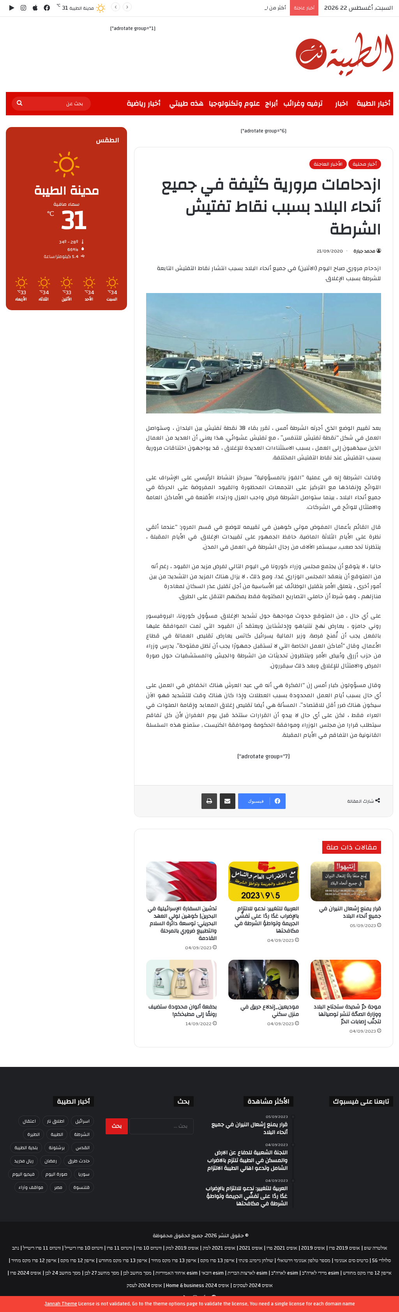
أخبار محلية (365, 164)
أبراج (271, 103)
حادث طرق (79, 1161)
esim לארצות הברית (247, 1273)
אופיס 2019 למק (182, 1248)
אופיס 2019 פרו (344, 1248)
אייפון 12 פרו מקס (77, 1260)
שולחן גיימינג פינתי (255, 1260)
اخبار (341, 103)
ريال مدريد (24, 1161)
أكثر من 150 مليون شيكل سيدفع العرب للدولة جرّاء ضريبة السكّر (217, 7)
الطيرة (33, 1134)
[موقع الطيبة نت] (344, 54)
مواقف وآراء (31, 1187)
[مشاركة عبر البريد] (227, 801)
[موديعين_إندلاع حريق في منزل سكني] (263, 979)
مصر (58, 1187)
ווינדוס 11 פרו (119, 1248)
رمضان (50, 1161)
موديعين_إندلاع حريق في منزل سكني (269, 1010)
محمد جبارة (364, 251)
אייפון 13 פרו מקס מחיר (173, 1260)
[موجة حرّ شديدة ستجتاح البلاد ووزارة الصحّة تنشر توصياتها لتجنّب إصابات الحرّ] (346, 979)
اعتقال (29, 1121)
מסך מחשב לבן (137, 1273)
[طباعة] (209, 801)
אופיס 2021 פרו (282, 1248)
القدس (83, 1147)
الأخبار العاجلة (328, 164)
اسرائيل (82, 1121)
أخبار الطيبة (373, 103)
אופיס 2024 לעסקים (253, 1285)
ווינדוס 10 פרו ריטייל (84, 1248)
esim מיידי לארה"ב (320, 1273)
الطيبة (57, 1134)
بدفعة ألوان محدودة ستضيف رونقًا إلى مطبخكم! (182, 1010)
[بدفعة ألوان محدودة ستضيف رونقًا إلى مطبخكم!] (181, 979)
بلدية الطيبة (26, 1147)
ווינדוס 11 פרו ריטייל (42, 1248)
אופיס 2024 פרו (25, 1273)
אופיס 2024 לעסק (144, 1285)
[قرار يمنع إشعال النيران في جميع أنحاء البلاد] (346, 881)
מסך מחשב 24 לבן (63, 1273)
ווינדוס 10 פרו (149, 1248)
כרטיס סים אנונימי (351, 1260)
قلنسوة (81, 1187)
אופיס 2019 (313, 1248)
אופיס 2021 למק (219, 1248)
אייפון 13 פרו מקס (217, 1260)
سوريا (84, 1174)
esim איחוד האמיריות (176, 1273)
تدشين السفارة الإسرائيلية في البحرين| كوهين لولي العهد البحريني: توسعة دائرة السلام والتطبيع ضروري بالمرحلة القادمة (182, 923)
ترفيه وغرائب (303, 103)
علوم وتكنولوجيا (234, 103)
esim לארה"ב (284, 1273)
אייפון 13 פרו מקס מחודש (123, 1260)
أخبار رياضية (144, 103)
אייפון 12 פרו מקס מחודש (367, 1273)
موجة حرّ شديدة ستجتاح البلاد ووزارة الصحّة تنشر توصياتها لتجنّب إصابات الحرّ (347, 1014)
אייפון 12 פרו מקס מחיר (33, 1260)
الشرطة (82, 1134)
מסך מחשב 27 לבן (102, 1273)
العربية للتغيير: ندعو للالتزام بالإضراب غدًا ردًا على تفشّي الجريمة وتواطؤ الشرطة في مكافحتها (267, 920)
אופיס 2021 (251, 1248)
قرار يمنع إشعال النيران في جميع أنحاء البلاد (350, 912)
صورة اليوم (56, 1174)
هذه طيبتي (186, 103)
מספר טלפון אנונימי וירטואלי (303, 1260)
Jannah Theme (61, 1303)
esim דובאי (212, 1273)
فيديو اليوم (23, 1174)
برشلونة (57, 1147)
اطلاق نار (55, 1121)
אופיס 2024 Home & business (197, 1285)
